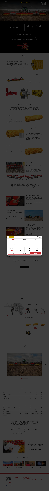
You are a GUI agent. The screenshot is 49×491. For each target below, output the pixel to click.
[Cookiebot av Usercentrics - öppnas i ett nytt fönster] (37, 237)
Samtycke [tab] (13, 239)
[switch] (20, 250)
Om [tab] (35, 239)
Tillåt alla (35, 253)
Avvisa (13, 253)
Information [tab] (24, 239)
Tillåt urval (24, 253)
